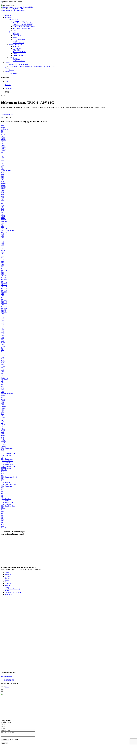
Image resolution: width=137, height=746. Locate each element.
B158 (2, 348)
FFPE (3, 368)
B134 (2, 351)
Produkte (8, 17)
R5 (2, 517)
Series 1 (3, 528)
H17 (2, 392)
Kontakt (7, 72)
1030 (2, 161)
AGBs (7, 591)
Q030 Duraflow (6, 455)
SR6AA (3, 183)
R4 (2, 522)
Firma (7, 68)
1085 (2, 321)
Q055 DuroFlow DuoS (8, 466)
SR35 (2, 263)
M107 (3, 401)
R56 (2, 488)
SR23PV (4, 312)
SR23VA (4, 305)
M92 (2, 432)
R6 (2, 493)
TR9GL (3, 147)
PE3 (2, 223)
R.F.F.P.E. (4, 470)
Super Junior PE (6, 171)
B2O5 (3, 346)
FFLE (3, 366)
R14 (2, 481)
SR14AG (4, 285)
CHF (2, 341)
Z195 (2, 154)
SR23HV (4, 306)
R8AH (3, 508)
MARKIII (4, 228)
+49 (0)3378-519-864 (8, 680)
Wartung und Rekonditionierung (19, 64)
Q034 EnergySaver (7, 464)
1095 (2, 238)
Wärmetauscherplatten (16, 44)
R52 (2, 475)
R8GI (2, 125)
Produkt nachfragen (7, 114)
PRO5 (3, 136)
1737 (2, 330)
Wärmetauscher (14, 19)
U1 (2, 143)
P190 (2, 210)
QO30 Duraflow (6, 482)
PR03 (2, 225)
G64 (2, 370)
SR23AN (4, 270)
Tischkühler (16, 59)
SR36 (2, 261)
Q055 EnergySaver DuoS (9, 477)
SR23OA (4, 308)
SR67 (2, 180)
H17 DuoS (4, 379)
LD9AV (3, 443)
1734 (2, 332)
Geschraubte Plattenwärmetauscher (24, 26)
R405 (2, 519)
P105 (2, 209)
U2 (2, 142)
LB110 (3, 424)
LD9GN (3, 444)
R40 (2, 521)
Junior (3, 395)
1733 (2, 247)
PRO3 (3, 138)
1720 (2, 326)
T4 (2, 167)
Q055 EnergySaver (7, 461)
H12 (2, 373)
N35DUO (4, 435)
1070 (2, 201)
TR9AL (3, 151)
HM (2, 381)
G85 (2, 371)
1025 (2, 160)
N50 (2, 207)
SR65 (2, 176)
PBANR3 (4, 219)
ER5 (2, 337)
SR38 (2, 172)
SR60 (2, 174)
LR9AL (3, 408)
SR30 (2, 265)
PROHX (3, 134)
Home (7, 14)
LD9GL (3, 452)
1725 (2, 333)
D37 (2, 339)
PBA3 (3, 218)
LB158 (3, 415)
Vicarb (15, 41)
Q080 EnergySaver (7, 486)
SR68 (2, 181)
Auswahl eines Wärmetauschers (23, 23)
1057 (2, 317)
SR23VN (4, 303)
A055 (2, 362)
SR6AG (3, 185)
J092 (2, 388)
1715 (2, 239)
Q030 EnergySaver (7, 459)
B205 (2, 350)
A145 (2, 364)
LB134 (3, 426)
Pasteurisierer (17, 30)
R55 (2, 132)
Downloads (8, 583)
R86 (2, 495)
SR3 (2, 266)
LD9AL (3, 441)
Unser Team (13, 73)
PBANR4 (4, 221)
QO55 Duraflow (6, 468)
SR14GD (4, 279)
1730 (2, 245)
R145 (2, 510)
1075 (2, 319)
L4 (2, 423)
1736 (2, 259)
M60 (2, 248)
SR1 (2, 268)
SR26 (2, 297)
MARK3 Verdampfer (7, 230)
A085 (3, 357)
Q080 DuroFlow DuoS (8, 506)
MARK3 (4, 232)
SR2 (2, 274)
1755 (2, 353)
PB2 (2, 214)
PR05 (2, 227)
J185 (2, 375)
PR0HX (3, 140)
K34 (2, 252)
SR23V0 (3, 314)
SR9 (2, 191)
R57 (2, 513)
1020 (2, 158)
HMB (3, 383)
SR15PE (3, 276)
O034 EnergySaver (7, 448)
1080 (2, 234)
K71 (2, 421)
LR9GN (3, 430)
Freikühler (12, 57)
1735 (2, 328)
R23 (2, 479)
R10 (2, 471)
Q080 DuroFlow (6, 504)
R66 (2, 490)
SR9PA (3, 194)
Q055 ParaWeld (6, 499)
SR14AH (4, 286)
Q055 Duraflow (6, 462)
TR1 (2, 169)
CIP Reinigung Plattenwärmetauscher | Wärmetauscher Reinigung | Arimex (32, 66)
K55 (2, 414)
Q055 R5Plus (5, 500)
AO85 (3, 361)
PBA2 (3, 216)
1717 (2, 241)
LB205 (3, 419)
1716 (2, 324)
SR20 (2, 272)
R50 (2, 515)
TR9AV (3, 149)
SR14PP (3, 277)
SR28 (2, 294)
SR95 (2, 192)
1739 (2, 256)
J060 (2, 386)
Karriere (11, 70)
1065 (2, 200)
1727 (2, 243)
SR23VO (4, 301)
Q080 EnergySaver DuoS (9, 484)
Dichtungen (12, 32)
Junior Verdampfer (7, 393)
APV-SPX (16, 37)
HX (2, 384)
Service (7, 62)
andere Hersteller (18, 43)
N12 (2, 203)
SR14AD (4, 288)
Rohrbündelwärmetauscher (21, 28)
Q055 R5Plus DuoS (7, 502)
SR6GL (3, 189)
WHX (3, 152)
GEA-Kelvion (17, 35)
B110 (2, 359)
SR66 (2, 178)
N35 (2, 410)
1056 (2, 198)
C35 (2, 254)
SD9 (2, 526)
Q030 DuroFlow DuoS (8, 453)
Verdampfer (4, 129)
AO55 (3, 355)
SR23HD (4, 292)
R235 (2, 524)
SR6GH (3, 187)
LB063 (3, 417)
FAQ (6, 582)
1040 (2, 163)
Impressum (8, 594)
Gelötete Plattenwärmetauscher (22, 25)
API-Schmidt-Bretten (19, 39)
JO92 (2, 377)
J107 (2, 390)
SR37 (2, 257)
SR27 (2, 295)
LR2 (2, 428)
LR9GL (3, 404)
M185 (3, 250)
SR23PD (4, 310)
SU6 (2, 196)
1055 (2, 315)
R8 (2, 491)
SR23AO (4, 290)
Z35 (2, 131)
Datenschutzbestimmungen (13, 592)
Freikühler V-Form (19, 61)
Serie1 (3, 127)
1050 (2, 165)
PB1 (2, 212)
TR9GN (3, 145)
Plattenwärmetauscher (20, 21)
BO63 (3, 342)
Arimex (7, 687)
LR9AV (3, 406)
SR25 (2, 299)
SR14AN (4, 283)
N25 (2, 205)
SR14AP (4, 281)
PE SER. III (4, 457)
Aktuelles (8, 16)
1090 (2, 236)
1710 (2, 323)
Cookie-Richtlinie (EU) (12, 589)
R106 (2, 473)
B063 (2, 335)
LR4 (2, 403)
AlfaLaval (16, 34)
